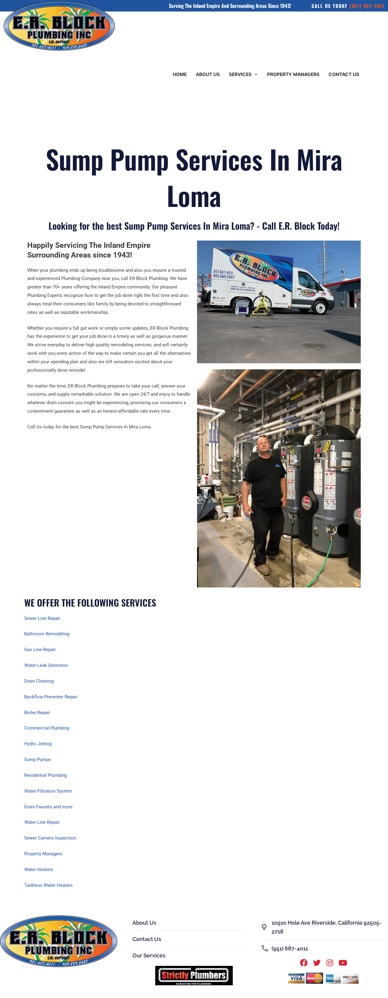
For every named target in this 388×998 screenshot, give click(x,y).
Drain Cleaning (39, 681)
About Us (208, 74)
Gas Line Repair (40, 649)
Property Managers (293, 74)
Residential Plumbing (45, 775)
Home (180, 74)
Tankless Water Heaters (48, 885)
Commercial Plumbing (46, 728)
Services (240, 74)
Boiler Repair (37, 712)
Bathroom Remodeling (46, 634)
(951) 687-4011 (367, 5)
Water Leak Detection (46, 665)
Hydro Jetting (38, 744)
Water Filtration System (48, 791)
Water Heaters (38, 869)
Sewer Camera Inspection (50, 838)
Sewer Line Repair (42, 618)
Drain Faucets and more (48, 807)
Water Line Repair (42, 822)
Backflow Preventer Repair (50, 697)
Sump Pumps (37, 759)
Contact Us (344, 74)
